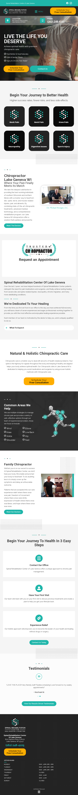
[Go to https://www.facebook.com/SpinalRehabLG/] (67, 3)
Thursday (7, 772)
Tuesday (7, 767)
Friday (6, 775)
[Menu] (39, 792)
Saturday (7, 778)
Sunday (7, 780)
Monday (7, 764)
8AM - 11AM (43, 775)
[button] (13, 225)
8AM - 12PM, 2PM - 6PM (46, 764)
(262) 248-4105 (15, 745)
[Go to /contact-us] (39, 564)
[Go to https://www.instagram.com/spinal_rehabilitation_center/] (71, 3)
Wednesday (8, 770)
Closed (41, 772)
